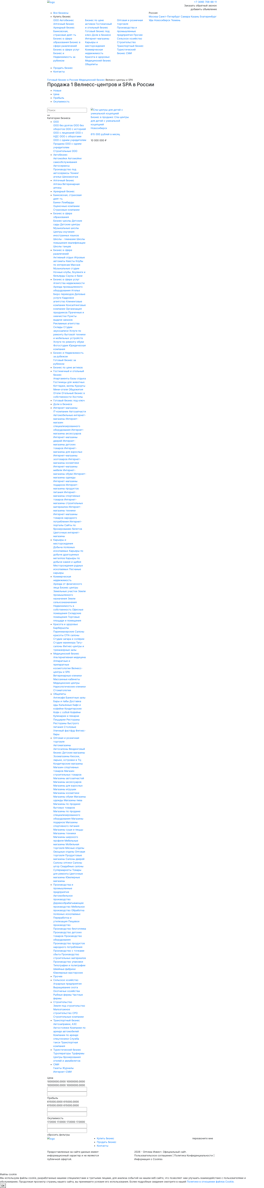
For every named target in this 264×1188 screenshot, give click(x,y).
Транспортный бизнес (130, 45)
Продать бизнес (63, 67)
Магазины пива (73, 800)
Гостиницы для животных (69, 382)
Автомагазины (62, 745)
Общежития (76, 389)
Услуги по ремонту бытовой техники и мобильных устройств (69, 334)
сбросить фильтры (58, 1134)
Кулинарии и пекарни (66, 715)
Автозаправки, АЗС (65, 1024)
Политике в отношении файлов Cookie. (210, 1181)
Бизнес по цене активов (68, 367)
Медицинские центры (66, 682)
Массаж (75, 264)
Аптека (57, 184)
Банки (57, 202)
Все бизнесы (60, 12)
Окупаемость (61, 101)
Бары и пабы (61, 701)
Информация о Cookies (148, 1159)
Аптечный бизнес (63, 23)
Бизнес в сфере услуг (66, 49)
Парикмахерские (64, 631)
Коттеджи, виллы (64, 385)
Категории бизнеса (58, 118)
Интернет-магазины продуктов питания (66, 488)
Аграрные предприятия (67, 983)
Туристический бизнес (67, 1049)
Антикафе (59, 697)
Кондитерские (73, 708)
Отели (57, 393)
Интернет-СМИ (62, 1071)
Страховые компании (66, 209)
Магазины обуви (63, 796)
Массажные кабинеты (66, 679)
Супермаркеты (62, 869)
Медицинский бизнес (98, 60)
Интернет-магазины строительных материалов (68, 503)
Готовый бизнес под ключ (69, 400)
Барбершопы (61, 627)
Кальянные (66, 704)
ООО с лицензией (64, 132)
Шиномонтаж (70, 176)
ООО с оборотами (70, 136)
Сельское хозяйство (129, 38)
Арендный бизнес (64, 27)
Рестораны (73, 719)
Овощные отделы (64, 851)
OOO (56, 20)
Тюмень (175, 20)
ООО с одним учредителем (69, 140)
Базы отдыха (78, 378)
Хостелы (77, 396)
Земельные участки (65, 591)
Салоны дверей (75, 858)
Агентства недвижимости (69, 283)
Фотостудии (61, 345)
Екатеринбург (208, 16)
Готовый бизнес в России (62, 79)
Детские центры (70, 224)
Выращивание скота (65, 987)
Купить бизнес (62, 16)
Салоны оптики (63, 862)
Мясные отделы (74, 847)
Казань (195, 16)
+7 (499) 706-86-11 (205, 1)
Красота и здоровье (97, 56)
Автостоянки (61, 1027)
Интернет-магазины (97, 38)
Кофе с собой (61, 712)
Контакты (59, 71)
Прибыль (58, 97)
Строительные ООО (65, 151)
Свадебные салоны (71, 866)
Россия (182, 16)
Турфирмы (78, 1053)
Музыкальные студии (66, 268)
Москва (153, 16)
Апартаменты (61, 378)
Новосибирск (162, 20)
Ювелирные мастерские (68, 972)
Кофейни (75, 712)
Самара (185, 16)
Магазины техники (64, 833)
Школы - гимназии (65, 239)
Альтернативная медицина (69, 657)
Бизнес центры (69, 587)
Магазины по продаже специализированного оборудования (66, 815)
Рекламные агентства (66, 323)
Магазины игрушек (64, 789)
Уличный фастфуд (64, 730)
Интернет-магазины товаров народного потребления (65, 518)
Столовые (70, 726)
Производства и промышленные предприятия (127, 31)
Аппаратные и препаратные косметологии (62, 664)
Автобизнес (67, 20)
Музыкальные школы (66, 228)
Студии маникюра (64, 642)
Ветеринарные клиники (67, 675)
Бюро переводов (64, 294)
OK (3, 1185)
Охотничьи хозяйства (66, 991)
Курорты (80, 385)
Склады (58, 327)
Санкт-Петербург (169, 16)
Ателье (75, 290)
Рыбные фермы (62, 994)
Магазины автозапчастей (68, 778)
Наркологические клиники (69, 686)
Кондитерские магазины (68, 763)
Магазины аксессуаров (67, 781)
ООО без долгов (63, 125)
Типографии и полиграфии (69, 965)
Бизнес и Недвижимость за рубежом (64, 57)
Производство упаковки (68, 961)
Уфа (151, 20)
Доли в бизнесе (101, 34)
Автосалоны (61, 748)
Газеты (57, 1068)
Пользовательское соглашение (153, 1155)
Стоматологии (62, 690)
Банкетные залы (75, 697)
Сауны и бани (74, 275)
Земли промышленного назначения (69, 595)
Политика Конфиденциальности (193, 1155)
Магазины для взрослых (68, 785)
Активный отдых (63, 257)
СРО (75, 1013)
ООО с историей (76, 129)
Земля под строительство (69, 1005)
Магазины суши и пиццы (68, 829)
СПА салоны (71, 635)
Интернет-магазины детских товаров (64, 444)
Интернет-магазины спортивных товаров (66, 496)
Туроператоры (62, 1053)
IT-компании (61, 411)
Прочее (138, 34)
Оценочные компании (66, 206)
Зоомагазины (61, 756)
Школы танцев (62, 246)
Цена (56, 94)
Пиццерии (59, 719)
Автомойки (60, 158)
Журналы (68, 1068)
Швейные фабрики (64, 969)
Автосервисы (61, 165)
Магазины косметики (66, 792)
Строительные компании (68, 1016)
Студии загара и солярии (68, 638)
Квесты (71, 261)
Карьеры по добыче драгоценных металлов (68, 554)
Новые (57, 90)
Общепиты (91, 64)
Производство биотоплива (69, 928)
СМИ (129, 53)
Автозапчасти (77, 411)
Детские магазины (73, 752)
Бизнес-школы (62, 220)
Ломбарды (67, 202)
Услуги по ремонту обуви (68, 341)
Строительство (126, 42)
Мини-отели (61, 389)
